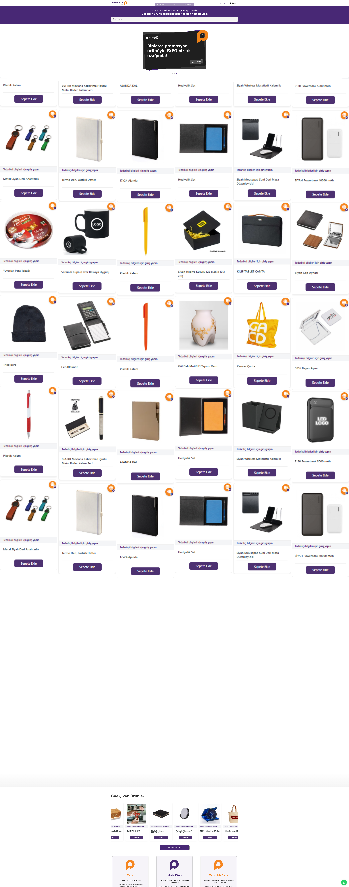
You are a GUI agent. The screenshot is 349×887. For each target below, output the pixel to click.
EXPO (174, 4)
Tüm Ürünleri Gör (174, 847)
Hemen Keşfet (197, 64)
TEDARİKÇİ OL (161, 4)
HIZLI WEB (187, 4)
